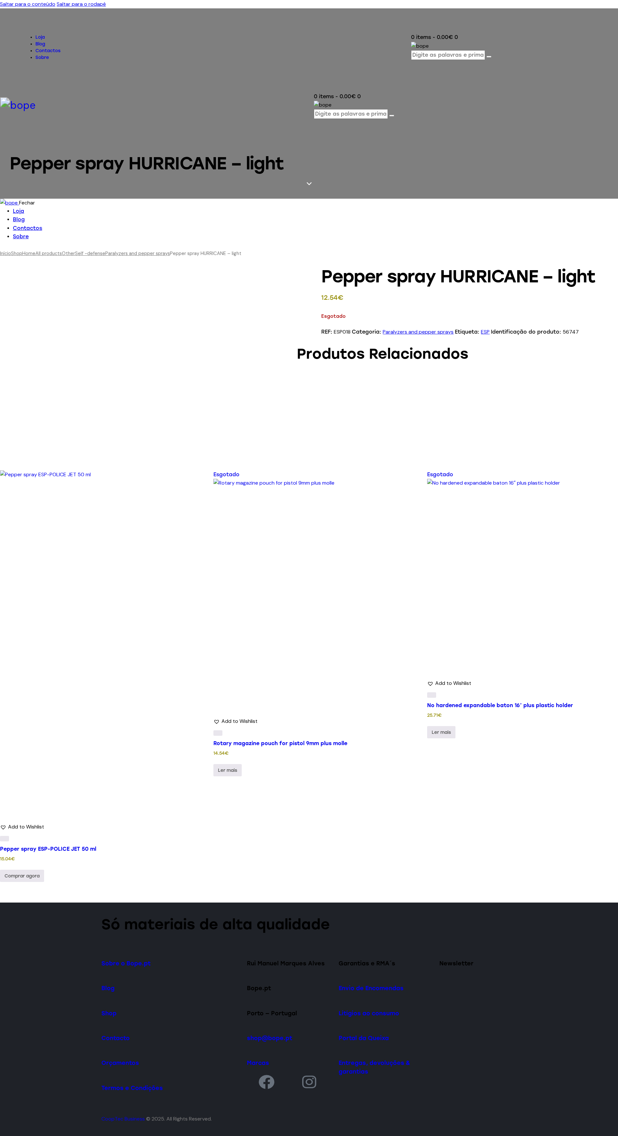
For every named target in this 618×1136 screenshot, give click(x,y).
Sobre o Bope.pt (126, 963)
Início (5, 253)
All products (48, 253)
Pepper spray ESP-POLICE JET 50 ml (48, 849)
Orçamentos (120, 1062)
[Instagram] (309, 1081)
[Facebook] (266, 1081)
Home (28, 253)
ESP (485, 331)
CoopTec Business (123, 1118)
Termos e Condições (132, 1087)
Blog (108, 988)
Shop (16, 253)
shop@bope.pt (269, 1038)
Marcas (258, 1062)
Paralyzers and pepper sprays (137, 253)
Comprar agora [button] (22, 876)
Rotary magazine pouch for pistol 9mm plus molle (280, 743)
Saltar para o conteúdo (27, 4)
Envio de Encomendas (371, 988)
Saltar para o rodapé (81, 4)
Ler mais (227, 770)
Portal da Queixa (364, 1038)
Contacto (115, 1038)
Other (68, 253)
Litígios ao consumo (369, 1013)
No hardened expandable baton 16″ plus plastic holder (500, 705)
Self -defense (90, 253)
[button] (22, 827)
